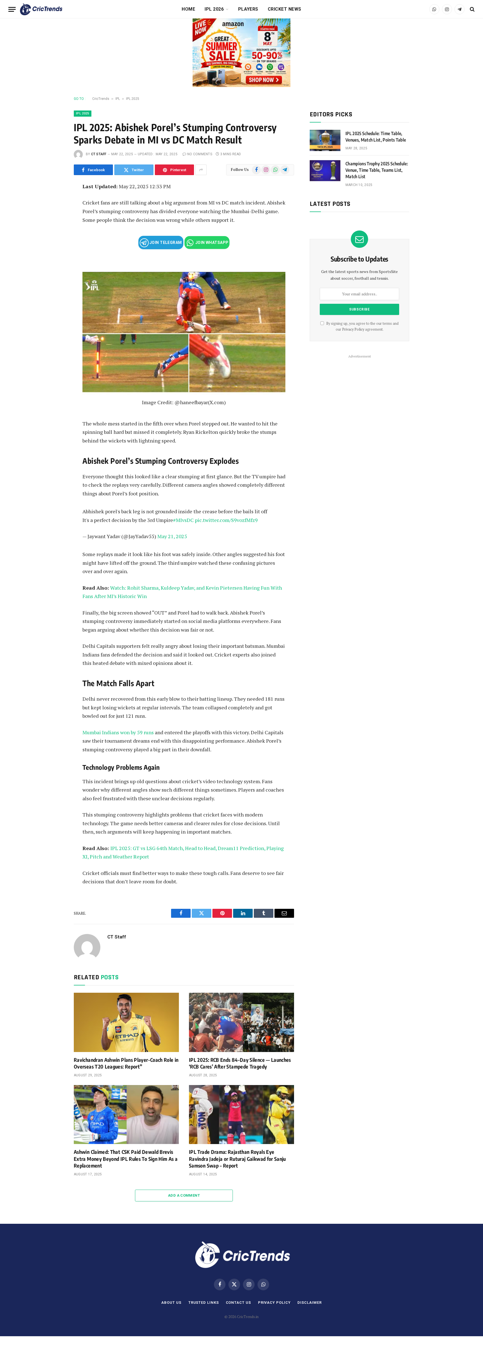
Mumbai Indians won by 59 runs (118, 732)
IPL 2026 (214, 9)
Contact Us (238, 1302)
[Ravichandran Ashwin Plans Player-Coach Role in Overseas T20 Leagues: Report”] (126, 1022)
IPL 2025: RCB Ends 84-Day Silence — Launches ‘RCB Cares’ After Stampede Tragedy (240, 1063)
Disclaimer (309, 1302)
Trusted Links (203, 1302)
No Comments (199, 154)
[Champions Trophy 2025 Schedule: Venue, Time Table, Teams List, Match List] (325, 170)
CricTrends (100, 99)
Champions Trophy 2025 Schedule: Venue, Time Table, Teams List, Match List (376, 170)
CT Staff (98, 154)
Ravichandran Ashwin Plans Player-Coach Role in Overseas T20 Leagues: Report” (126, 1063)
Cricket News (284, 9)
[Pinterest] (55, 239)
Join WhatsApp (212, 242)
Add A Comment (184, 1195)
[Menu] (12, 9)
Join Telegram (165, 242)
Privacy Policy (353, 329)
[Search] (472, 9)
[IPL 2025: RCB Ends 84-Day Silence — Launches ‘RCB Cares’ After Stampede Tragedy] (241, 1022)
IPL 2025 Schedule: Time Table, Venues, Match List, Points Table (375, 137)
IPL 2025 (132, 99)
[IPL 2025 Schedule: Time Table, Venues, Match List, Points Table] (325, 140)
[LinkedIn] (55, 226)
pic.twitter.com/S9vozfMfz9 (226, 520)
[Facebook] (55, 201)
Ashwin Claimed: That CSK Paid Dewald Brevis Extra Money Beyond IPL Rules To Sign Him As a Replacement (125, 1159)
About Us (171, 1302)
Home (188, 9)
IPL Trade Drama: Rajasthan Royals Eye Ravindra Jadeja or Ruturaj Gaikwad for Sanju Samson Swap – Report (237, 1159)
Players (248, 9)
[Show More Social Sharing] (201, 169)
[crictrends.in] (41, 9)
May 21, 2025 (172, 536)
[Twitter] (55, 214)
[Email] (55, 252)
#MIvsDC (183, 520)
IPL (117, 99)
